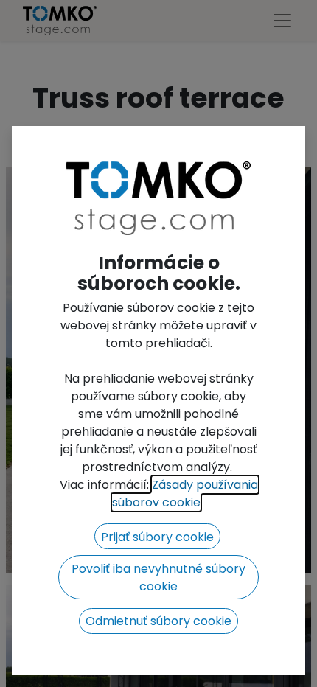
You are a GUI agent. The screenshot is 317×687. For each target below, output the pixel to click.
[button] (157, 536)
